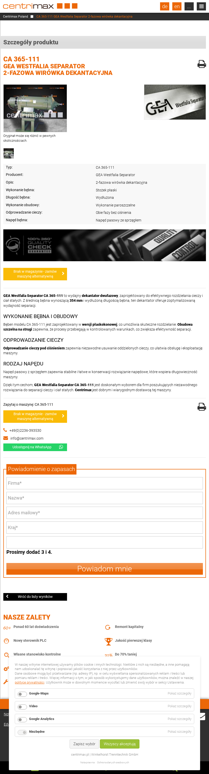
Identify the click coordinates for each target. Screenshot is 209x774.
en (177, 6)
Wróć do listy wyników (35, 597)
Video (33, 706)
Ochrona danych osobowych (113, 762)
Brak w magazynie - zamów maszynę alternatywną (35, 274)
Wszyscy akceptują (120, 744)
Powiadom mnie (104, 568)
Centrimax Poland (15, 16)
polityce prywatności (29, 682)
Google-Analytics (41, 719)
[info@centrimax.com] (200, 719)
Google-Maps (39, 693)
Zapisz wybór (84, 744)
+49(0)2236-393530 (25, 430)
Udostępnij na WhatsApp (31, 447)
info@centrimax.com (26, 438)
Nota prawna (87, 762)
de (164, 6)
